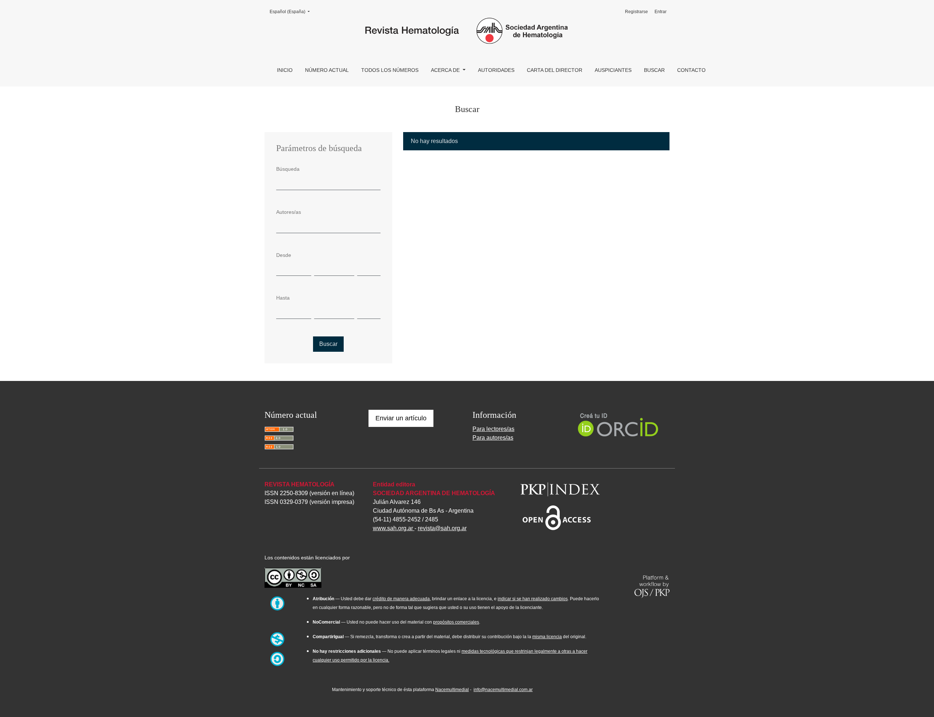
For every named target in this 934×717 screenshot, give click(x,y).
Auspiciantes (613, 70)
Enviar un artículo (401, 418)
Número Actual (327, 70)
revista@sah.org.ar (442, 528)
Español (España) (291, 11)
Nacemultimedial (452, 689)
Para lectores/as (493, 429)
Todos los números (389, 70)
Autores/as (288, 212)
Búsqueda (288, 169)
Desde (283, 255)
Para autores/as (492, 438)
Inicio (285, 70)
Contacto (691, 70)
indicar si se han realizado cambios (533, 598)
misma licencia (547, 636)
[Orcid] (618, 424)
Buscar (654, 70)
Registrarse (636, 11)
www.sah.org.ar (393, 528)
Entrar (661, 11)
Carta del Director (554, 70)
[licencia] (293, 577)
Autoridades (496, 70)
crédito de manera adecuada (401, 598)
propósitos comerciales (456, 622)
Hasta (283, 298)
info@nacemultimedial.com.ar (503, 689)
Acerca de (446, 70)
